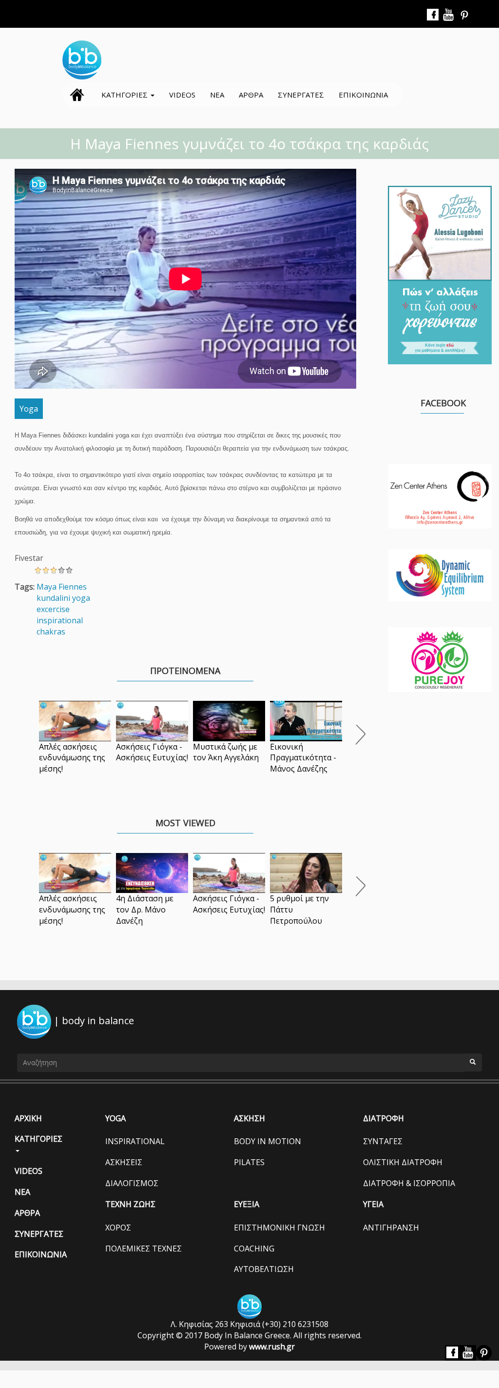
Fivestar (29, 558)
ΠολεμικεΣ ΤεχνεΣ (143, 1248)
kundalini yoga (63, 598)
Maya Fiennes (62, 586)
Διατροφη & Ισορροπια (409, 1183)
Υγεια (373, 1204)
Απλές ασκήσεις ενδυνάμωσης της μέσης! (72, 757)
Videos (182, 94)
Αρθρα (251, 94)
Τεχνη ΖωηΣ (130, 1204)
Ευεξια (246, 1204)
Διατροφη (383, 1118)
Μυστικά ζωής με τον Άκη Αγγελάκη (226, 752)
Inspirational (135, 1141)
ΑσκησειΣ (123, 1162)
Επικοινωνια (363, 94)
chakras (51, 631)
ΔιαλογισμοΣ (131, 1183)
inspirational (60, 620)
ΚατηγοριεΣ (125, 94)
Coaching (254, 1248)
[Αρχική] (85, 59)
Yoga (28, 408)
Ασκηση (249, 1118)
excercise (53, 609)
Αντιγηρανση (391, 1227)
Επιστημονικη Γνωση (279, 1227)
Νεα (217, 94)
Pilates (249, 1162)
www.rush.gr (272, 1346)
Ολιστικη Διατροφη (402, 1162)
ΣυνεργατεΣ (301, 94)
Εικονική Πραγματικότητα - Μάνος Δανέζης (303, 757)
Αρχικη (77, 94)
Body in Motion (267, 1141)
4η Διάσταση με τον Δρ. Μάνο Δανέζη (144, 909)
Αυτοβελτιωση (264, 1269)
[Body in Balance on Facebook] (433, 15)
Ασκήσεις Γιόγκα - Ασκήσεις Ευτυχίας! (152, 752)
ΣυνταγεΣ (383, 1141)
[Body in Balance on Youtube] (449, 15)
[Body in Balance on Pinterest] (464, 15)
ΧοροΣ (118, 1227)
